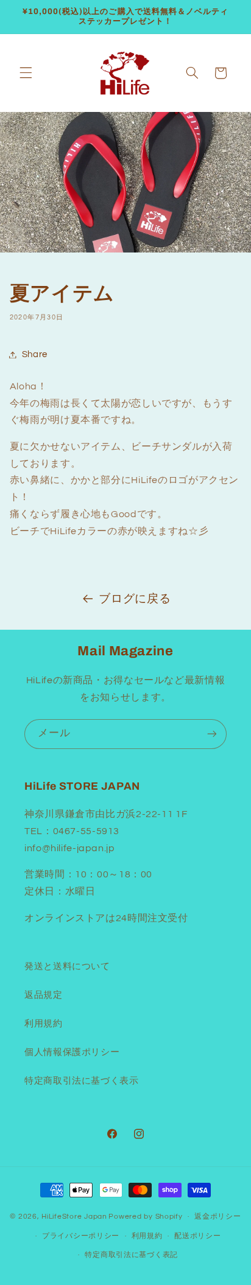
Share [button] (35, 354)
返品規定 (43, 995)
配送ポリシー (197, 1236)
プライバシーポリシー (80, 1236)
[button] (26, 73)
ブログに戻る (135, 599)
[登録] (212, 734)
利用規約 (43, 1023)
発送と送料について (67, 966)
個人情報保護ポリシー (71, 1052)
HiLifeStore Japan (74, 1216)
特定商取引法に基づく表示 (81, 1080)
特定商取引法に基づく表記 (131, 1255)
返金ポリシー (217, 1216)
